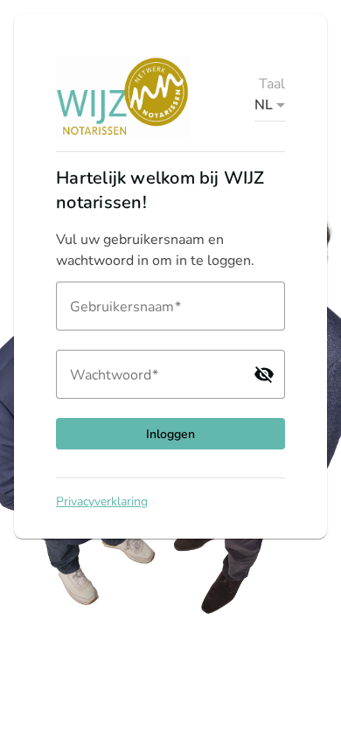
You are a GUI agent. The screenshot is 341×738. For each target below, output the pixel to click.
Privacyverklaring (102, 501)
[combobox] (269, 104)
